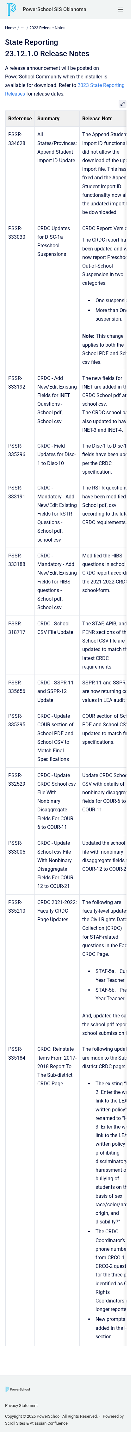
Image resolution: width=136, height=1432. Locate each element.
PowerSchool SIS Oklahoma (54, 9)
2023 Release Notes (47, 27)
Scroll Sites (15, 1423)
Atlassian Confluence (49, 1423)
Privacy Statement (21, 1405)
